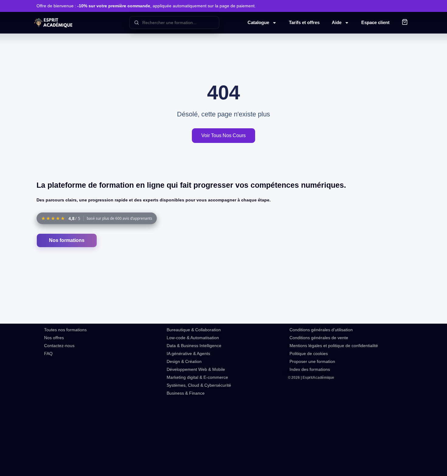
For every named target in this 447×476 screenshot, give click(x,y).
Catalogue (258, 22)
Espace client (375, 22)
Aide (336, 22)
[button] (405, 22)
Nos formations (67, 240)
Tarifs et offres (304, 22)
